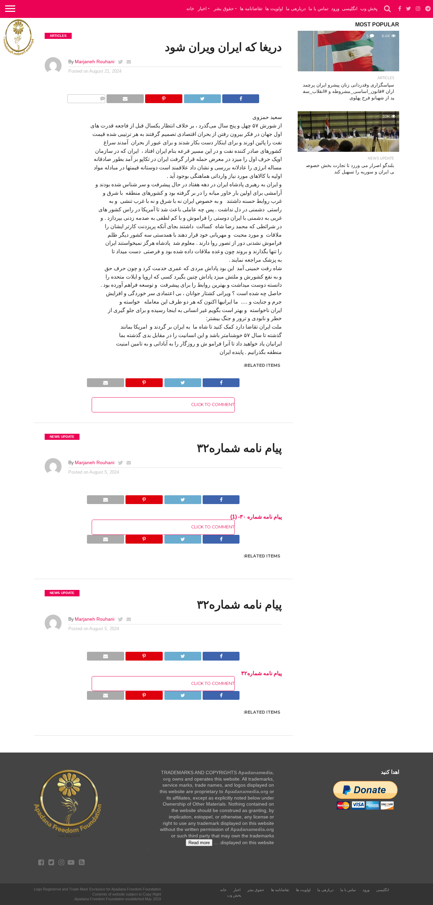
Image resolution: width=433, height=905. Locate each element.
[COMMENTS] (86, 97)
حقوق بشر (224, 8)
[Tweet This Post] (202, 97)
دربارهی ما (296, 8)
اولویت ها (274, 8)
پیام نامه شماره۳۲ (261, 673)
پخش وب (369, 8)
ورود (335, 8)
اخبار (202, 8)
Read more (199, 842)
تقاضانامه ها (251, 8)
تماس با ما (318, 8)
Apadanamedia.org (246, 791)
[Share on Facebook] (240, 97)
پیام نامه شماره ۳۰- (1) (256, 517)
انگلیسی (350, 8)
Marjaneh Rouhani (94, 61)
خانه (190, 8)
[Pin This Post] (163, 97)
